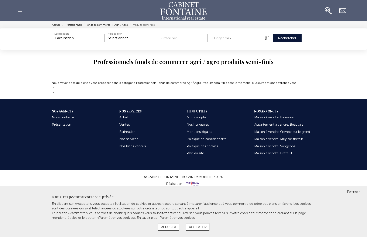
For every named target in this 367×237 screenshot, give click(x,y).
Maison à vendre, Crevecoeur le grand (282, 132)
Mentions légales (199, 132)
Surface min (169, 38)
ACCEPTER (198, 227)
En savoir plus (147, 218)
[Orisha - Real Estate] (192, 184)
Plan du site (195, 153)
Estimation (127, 132)
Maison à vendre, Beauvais (274, 117)
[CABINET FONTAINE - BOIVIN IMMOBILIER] (183, 10)
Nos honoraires (198, 124)
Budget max (221, 38)
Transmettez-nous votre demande (79, 92)
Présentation (61, 124)
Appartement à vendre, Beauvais (278, 124)
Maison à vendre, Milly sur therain (278, 139)
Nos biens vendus (132, 146)
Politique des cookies (202, 146)
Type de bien (114, 33)
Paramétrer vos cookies (177, 218)
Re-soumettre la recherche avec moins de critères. (91, 87)
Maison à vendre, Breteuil (273, 153)
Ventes (124, 124)
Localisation (61, 33)
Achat (123, 117)
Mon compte (196, 117)
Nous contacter (63, 117)
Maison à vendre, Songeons (274, 146)
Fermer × (354, 192)
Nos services (128, 139)
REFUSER (168, 227)
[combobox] (77, 38)
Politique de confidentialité (207, 139)
